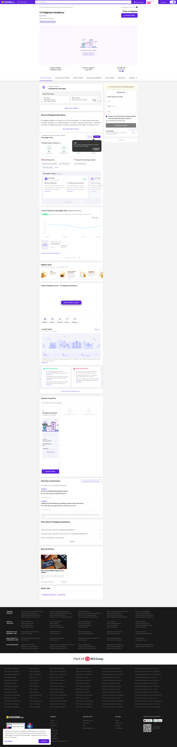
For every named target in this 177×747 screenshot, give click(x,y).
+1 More (56, 167)
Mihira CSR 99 (25, 640)
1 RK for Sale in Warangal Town (115, 646)
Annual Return (54, 730)
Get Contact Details (121, 125)
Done (96, 149)
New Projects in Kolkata (83, 692)
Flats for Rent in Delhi (56, 683)
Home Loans (118, 723)
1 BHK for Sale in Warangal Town (144, 646)
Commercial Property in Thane (111, 698)
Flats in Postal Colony (84, 623)
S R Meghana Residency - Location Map (53, 595)
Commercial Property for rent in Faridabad (147, 704)
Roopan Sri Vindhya (26, 633)
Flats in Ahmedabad (35, 695)
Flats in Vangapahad (55, 621)
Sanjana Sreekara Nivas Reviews (144, 615)
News (116, 720)
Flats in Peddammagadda (114, 623)
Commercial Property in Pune (111, 677)
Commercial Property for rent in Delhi (146, 683)
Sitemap (117, 725)
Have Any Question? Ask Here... (91, 481)
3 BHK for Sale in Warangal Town (58, 648)
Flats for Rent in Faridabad (58, 704)
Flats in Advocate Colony (85, 621)
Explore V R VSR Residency (143, 613)
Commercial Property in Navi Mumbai (113, 701)
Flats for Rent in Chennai (57, 680)
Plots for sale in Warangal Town (58, 646)
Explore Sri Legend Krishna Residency (117, 611)
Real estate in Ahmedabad (12, 695)
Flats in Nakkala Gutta (27, 625)
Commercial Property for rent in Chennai (147, 680)
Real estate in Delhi (10, 683)
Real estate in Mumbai (11, 668)
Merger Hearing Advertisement (59, 741)
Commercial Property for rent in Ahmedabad (148, 695)
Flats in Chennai (34, 680)
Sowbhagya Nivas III (141, 631)
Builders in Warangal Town (114, 648)
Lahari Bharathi (54, 640)
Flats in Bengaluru (35, 671)
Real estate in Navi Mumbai (12, 701)
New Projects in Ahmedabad (84, 695)
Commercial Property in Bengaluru (112, 671)
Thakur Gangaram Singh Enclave (30, 631)
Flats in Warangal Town (84, 644)
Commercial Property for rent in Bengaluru (147, 671)
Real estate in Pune (10, 677)
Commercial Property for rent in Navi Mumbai (148, 701)
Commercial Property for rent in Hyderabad (148, 674)
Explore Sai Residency (84, 611)
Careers (52, 720)
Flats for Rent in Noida (56, 689)
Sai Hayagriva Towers (141, 640)
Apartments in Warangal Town (115, 644)
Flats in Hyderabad (35, 674)
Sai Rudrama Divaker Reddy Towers (31, 638)
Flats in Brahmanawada (84, 625)
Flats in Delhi (33, 683)
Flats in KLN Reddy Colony (143, 623)
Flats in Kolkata (34, 692)
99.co (84, 725)
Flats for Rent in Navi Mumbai (58, 701)
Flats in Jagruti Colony (27, 627)
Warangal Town (54, 7)
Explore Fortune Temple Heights (87, 615)
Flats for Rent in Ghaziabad (58, 707)
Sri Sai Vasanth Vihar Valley (114, 640)
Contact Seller (130, 15)
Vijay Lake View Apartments (86, 633)
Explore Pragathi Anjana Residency (59, 611)
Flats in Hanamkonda (27, 621)
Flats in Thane (34, 698)
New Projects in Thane (82, 698)
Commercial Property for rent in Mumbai (147, 668)
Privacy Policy (54, 733)
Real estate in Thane (10, 698)
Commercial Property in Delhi (110, 683)
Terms (52, 728)
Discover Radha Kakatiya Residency (31, 615)
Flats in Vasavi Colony (56, 625)
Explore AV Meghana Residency (144, 617)
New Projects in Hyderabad (84, 674)
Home (41, 7)
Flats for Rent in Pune (56, 677)
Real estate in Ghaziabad (11, 707)
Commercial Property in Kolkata (111, 692)
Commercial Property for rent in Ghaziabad (147, 707)
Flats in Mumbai (34, 668)
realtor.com (86, 723)
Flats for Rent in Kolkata (57, 692)
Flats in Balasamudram (27, 623)
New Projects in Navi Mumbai (84, 701)
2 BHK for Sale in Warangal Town (30, 648)
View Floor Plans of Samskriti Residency (32, 611)
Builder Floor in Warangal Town (29, 646)
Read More (45, 362)
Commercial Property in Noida (111, 689)
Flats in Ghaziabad (35, 707)
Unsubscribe (53, 738)
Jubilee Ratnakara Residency (144, 633)
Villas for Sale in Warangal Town (87, 646)
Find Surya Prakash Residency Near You (61, 613)
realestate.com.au (88, 720)
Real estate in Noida (10, 689)
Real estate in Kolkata (10, 692)
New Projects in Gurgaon (83, 686)
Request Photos (88, 54)
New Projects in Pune (82, 677)
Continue (44, 741)
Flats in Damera (111, 621)
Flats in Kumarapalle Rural (57, 627)
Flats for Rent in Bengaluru (58, 671)
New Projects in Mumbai (83, 668)
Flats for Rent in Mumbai (57, 668)
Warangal (46, 7)
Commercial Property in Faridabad (112, 704)
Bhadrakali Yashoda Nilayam (114, 631)
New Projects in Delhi (82, 683)
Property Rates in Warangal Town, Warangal (62, 644)
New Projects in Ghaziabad (84, 707)
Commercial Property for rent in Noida (146, 689)
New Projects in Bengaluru (84, 671)
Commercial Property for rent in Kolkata (147, 692)
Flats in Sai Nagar (83, 627)
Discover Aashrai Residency (115, 615)
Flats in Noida (34, 689)
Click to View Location (71, 302)
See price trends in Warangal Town (50, 253)
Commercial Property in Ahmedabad (113, 695)
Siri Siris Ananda (140, 638)
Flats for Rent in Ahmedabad (58, 695)
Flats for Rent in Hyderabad (58, 674)
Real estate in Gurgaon (11, 686)
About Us (52, 723)
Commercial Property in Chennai (111, 680)
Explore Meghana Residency (58, 615)
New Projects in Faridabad (84, 704)
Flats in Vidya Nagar (112, 627)
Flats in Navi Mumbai (36, 701)
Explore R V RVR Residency (143, 611)
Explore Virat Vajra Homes (114, 613)
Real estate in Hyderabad (12, 674)
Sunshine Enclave (55, 633)
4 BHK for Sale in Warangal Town (87, 648)
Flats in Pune (34, 677)
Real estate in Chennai (11, 680)
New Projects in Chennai (83, 680)
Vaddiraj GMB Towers (55, 631)
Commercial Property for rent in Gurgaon (147, 686)
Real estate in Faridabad (11, 704)
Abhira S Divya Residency (114, 638)
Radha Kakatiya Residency (57, 638)
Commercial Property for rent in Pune (146, 677)
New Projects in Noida (82, 689)
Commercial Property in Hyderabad (112, 674)
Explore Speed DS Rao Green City (30, 617)
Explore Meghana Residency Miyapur (117, 617)
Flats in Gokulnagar (112, 625)
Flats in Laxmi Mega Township (144, 625)
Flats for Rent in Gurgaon (57, 686)
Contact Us (53, 736)
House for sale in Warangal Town (145, 644)
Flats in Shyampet (140, 621)
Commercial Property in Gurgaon (112, 686)
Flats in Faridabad (35, 704)
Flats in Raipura (54, 623)
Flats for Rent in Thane (57, 698)
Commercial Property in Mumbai (111, 668)
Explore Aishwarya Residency (29, 613)
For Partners (53, 725)
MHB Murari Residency (84, 631)
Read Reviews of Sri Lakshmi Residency (61, 617)
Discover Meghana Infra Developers (88, 617)
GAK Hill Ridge (82, 640)
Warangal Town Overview (28, 644)
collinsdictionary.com (89, 728)
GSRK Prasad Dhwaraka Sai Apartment (88, 638)
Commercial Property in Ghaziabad (112, 707)
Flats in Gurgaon (35, 686)
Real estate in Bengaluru (11, 671)
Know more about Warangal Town (70, 391)
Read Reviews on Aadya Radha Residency (90, 613)
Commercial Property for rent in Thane (146, 698)
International (119, 728)
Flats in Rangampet (141, 627)
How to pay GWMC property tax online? (52, 571)
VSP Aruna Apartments (113, 633)
